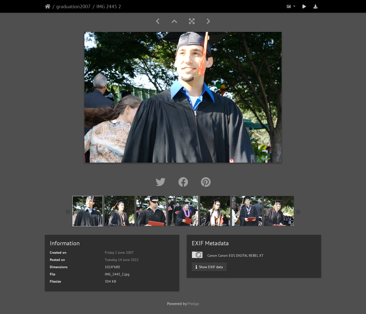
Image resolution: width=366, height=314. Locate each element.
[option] (88, 211)
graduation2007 (73, 6)
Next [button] (298, 212)
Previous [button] (67, 212)
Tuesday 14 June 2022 (122, 259)
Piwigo (193, 303)
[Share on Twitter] (162, 182)
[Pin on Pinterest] (206, 182)
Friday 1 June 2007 (119, 252)
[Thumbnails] (174, 21)
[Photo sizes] (291, 6)
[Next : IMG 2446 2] (208, 21)
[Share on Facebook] (184, 182)
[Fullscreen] (191, 21)
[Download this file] (315, 6)
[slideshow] (304, 6)
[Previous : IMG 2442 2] (158, 21)
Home (48, 6)
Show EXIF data (210, 267)
